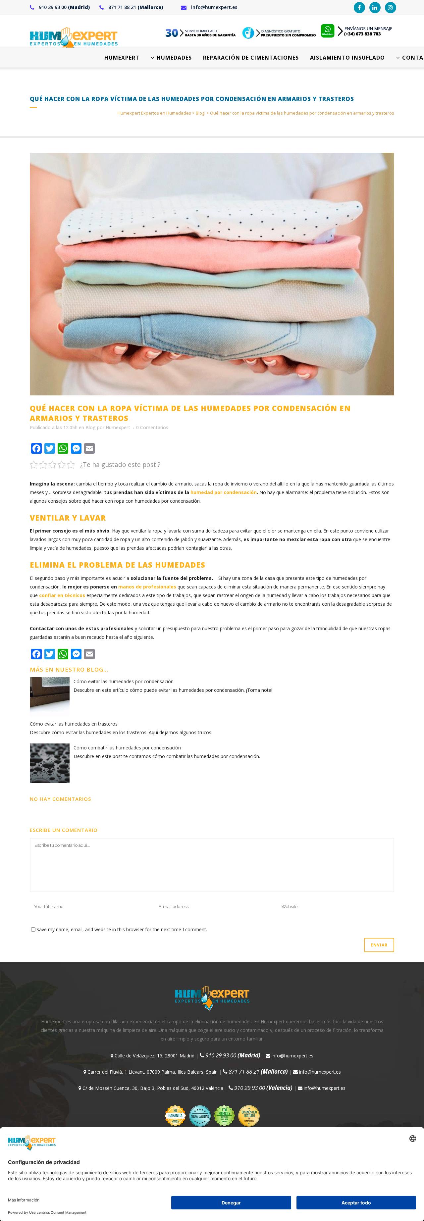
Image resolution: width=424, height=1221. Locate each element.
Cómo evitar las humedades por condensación (124, 681)
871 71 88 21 (135, 7)
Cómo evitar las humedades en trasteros (74, 724)
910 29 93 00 (63, 7)
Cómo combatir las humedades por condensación (127, 747)
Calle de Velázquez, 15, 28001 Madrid (153, 1055)
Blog (200, 113)
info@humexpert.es (213, 7)
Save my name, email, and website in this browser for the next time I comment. (121, 929)
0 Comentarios (152, 427)
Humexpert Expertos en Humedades (154, 113)
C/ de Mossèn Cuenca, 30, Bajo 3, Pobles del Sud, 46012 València (152, 1088)
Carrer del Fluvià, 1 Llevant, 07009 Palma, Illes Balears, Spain (152, 1072)
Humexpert (118, 427)
